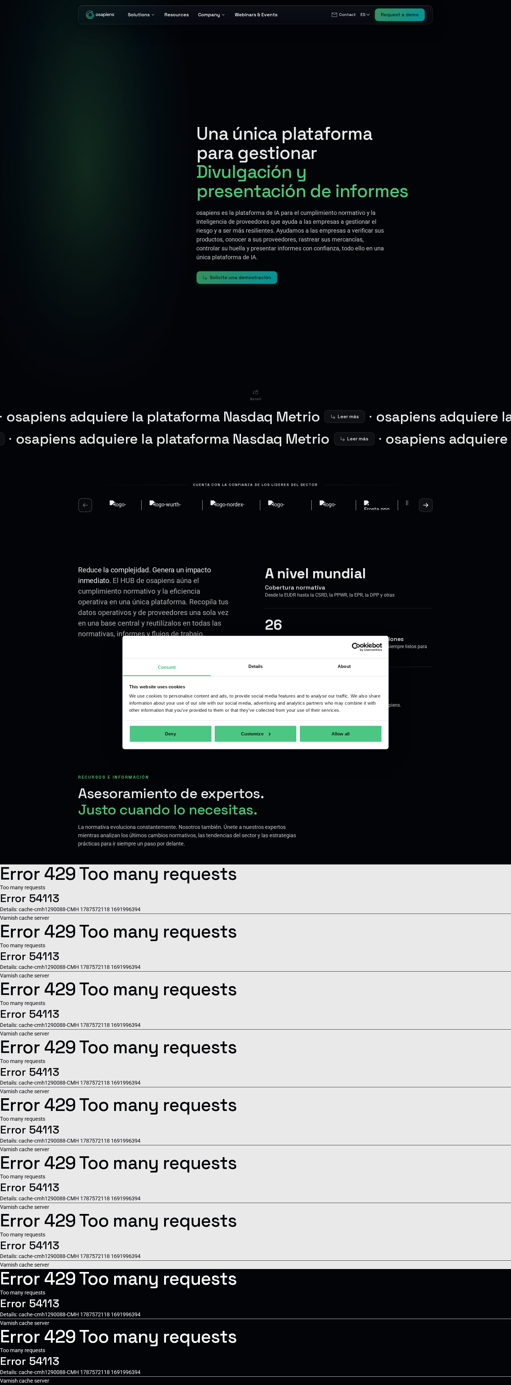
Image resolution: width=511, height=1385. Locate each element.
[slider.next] (426, 505)
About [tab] (344, 666)
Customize (252, 733)
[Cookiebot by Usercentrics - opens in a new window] (356, 646)
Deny (170, 733)
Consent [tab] (167, 667)
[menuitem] (343, 14)
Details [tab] (255, 666)
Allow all (340, 733)
